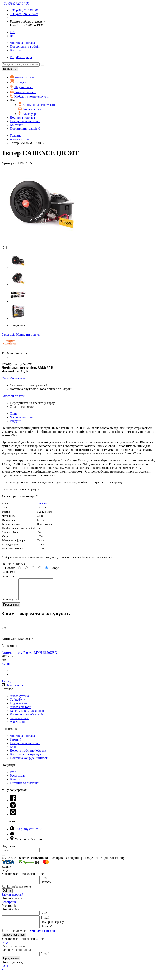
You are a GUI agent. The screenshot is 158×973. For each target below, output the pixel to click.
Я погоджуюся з (30, 930)
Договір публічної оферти (28, 750)
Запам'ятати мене (18, 886)
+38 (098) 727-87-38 (24, 10)
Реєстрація (17, 775)
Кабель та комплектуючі (31, 96)
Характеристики (21, 417)
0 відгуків (8, 334)
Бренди (15, 779)
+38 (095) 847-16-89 (24, 14)
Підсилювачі (23, 87)
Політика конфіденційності (29, 758)
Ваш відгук (9, 599)
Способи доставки (15, 378)
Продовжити (11, 958)
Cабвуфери (22, 82)
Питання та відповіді (24, 783)
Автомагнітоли (25, 92)
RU (12, 36)
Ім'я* (44, 913)
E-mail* (46, 917)
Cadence (42, 503)
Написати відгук (28, 334)
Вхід (13, 772)
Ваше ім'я (8, 571)
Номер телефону (52, 922)
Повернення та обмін (25, 46)
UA (12, 32)
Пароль (46, 882)
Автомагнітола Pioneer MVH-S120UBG (29, 652)
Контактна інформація (25, 754)
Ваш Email (9, 576)
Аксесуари (30, 114)
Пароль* (46, 926)
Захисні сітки (31, 109)
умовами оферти (42, 930)
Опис (13, 413)
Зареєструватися (14, 934)
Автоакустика (24, 77)
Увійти (7, 890)
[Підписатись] (3, 855)
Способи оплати (13, 396)
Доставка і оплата (22, 735)
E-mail (45, 877)
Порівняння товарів (25, 128)
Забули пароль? (12, 894)
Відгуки (15, 421)
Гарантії (15, 739)
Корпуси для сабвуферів (39, 104)
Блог (13, 747)
